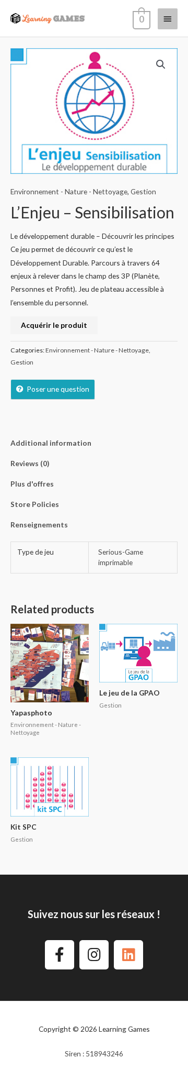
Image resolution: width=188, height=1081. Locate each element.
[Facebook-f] (59, 954)
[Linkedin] (128, 954)
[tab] (94, 443)
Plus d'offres (32, 483)
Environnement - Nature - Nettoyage (68, 191)
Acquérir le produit (54, 325)
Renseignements (39, 524)
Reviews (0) (29, 463)
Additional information (50, 442)
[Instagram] (94, 954)
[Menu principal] (168, 18)
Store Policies (34, 504)
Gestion (143, 191)
